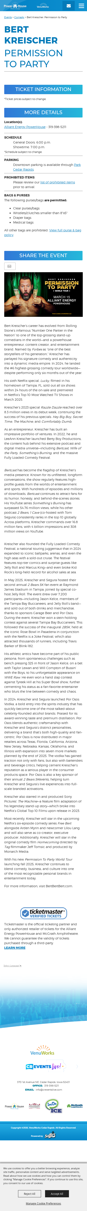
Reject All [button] (29, 1194)
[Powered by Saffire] (50, 1136)
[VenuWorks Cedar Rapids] (26, 5)
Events (8, 17)
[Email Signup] (68, 6)
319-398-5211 (51, 1085)
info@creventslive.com (49, 1089)
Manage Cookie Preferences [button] (43, 1203)
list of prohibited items (57, 182)
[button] (81, 5)
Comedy (19, 17)
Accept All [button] (57, 1194)
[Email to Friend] (9, 266)
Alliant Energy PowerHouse (25, 127)
